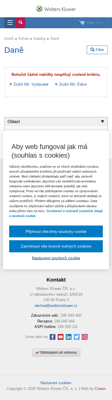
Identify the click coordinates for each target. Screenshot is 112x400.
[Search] (20, 22)
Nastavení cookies (56, 383)
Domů (9, 39)
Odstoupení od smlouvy (58, 352)
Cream (100, 388)
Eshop (24, 39)
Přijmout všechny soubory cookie (56, 231)
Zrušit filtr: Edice (72, 84)
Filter (99, 50)
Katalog (40, 39)
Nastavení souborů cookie (56, 257)
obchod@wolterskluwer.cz (56, 305)
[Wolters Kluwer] (56, 9)
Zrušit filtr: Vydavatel (30, 84)
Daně (55, 39)
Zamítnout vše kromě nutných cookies (56, 246)
